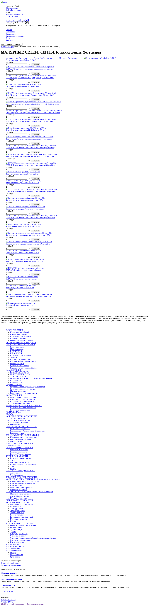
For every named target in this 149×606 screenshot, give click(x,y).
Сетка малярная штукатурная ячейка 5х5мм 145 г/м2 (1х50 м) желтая (33, 113)
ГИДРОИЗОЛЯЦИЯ (14, 385)
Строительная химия (18, 490)
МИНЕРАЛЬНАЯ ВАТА (20, 374)
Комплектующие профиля (20, 439)
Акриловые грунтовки (19, 422)
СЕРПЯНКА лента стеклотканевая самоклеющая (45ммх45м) (30, 148)
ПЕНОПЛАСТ (16, 383)
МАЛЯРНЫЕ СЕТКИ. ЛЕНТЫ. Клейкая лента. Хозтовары (29, 492)
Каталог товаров (7, 47)
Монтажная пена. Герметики (21, 488)
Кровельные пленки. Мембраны (23, 408)
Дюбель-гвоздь (16, 530)
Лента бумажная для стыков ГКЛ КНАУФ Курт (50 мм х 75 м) (30, 156)
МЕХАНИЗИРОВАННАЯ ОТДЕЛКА (21, 343)
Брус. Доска (15, 557)
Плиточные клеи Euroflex (20, 332)
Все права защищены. (35, 604)
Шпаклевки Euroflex (18, 338)
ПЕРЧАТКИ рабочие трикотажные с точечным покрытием (29, 69)
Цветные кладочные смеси (21, 359)
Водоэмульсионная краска (20, 458)
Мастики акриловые (18, 391)
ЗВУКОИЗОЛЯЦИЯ (14, 395)
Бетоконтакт (15, 425)
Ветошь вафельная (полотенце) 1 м (19, 305)
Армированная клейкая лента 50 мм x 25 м (23, 226)
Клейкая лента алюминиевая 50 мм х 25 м (22, 253)
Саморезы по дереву (18, 536)
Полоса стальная (16, 515)
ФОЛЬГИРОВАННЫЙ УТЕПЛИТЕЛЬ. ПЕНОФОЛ (31, 378)
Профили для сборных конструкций (24, 437)
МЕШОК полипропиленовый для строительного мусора (28, 296)
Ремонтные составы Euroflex (21, 341)
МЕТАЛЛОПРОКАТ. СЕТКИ (17, 502)
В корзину (35, 64)
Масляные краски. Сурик (20, 462)
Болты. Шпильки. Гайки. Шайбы (23, 525)
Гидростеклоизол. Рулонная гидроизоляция (27, 387)
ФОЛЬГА (9, 414)
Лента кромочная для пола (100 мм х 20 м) (22, 183)
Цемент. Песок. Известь (19, 366)
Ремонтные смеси (17, 364)
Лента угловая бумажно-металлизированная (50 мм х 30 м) (29, 139)
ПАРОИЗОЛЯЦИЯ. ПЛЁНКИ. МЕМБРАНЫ (24, 406)
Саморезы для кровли (18, 534)
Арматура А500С (17, 509)
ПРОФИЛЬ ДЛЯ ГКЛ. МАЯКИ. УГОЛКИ (22, 435)
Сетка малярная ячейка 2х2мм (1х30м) (21, 60)
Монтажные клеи (17, 349)
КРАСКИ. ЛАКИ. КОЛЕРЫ (17, 456)
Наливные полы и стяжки (20, 336)
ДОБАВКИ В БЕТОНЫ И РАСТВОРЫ (21, 477)
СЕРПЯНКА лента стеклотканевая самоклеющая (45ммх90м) (30, 165)
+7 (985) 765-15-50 (8, 600)
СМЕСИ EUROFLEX (14, 330)
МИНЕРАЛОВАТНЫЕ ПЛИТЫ (23, 397)
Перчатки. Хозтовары (68, 58)
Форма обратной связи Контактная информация (11, 564)
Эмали (12, 460)
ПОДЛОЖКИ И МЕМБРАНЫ (22, 401)
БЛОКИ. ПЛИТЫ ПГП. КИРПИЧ (19, 448)
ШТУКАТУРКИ (16, 351)
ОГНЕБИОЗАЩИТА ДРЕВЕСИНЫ (20, 471)
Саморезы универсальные (20, 540)
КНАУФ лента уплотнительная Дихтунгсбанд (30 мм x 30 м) (30, 78)
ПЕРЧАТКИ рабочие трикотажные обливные (24, 270)
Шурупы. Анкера (17, 542)
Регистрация (16, 10)
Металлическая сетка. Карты (21, 504)
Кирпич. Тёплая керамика (20, 454)
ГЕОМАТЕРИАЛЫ (13, 412)
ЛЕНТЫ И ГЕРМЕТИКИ (20, 404)
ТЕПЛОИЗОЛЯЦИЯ (14, 370)
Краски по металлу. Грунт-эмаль (23, 464)
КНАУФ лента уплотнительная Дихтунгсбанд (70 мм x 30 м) (30, 121)
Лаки (12, 467)
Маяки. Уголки (16, 441)
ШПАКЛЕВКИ (16, 353)
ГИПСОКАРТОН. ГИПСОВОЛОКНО (21, 427)
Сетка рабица (15, 506)
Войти (8, 10)
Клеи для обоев (16, 485)
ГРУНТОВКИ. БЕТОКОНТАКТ (19, 420)
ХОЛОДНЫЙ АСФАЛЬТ (16, 446)
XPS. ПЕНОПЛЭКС (18, 376)
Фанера (13, 553)
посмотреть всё (7, 591)
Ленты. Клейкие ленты (43, 58)
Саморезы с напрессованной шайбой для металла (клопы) (33, 538)
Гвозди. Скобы (16, 527)
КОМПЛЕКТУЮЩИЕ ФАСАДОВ (19, 443)
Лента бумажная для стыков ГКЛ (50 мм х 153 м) (25, 130)
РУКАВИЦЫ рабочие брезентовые (20, 288)
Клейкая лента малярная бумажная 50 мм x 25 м (25, 200)
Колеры (13, 469)
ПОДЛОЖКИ (15, 380)
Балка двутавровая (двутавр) (21, 517)
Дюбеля (13, 532)
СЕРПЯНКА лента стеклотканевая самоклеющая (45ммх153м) (30, 218)
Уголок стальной (17, 513)
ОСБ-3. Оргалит (16, 555)
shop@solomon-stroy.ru (14, 14)
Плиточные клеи (17, 347)
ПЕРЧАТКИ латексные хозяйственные (21, 279)
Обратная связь (12, 16)
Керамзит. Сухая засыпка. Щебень (23, 368)
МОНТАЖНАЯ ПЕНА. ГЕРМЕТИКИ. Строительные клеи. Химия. (33, 479)
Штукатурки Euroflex (18, 334)
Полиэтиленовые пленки (20, 410)
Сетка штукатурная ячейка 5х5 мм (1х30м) (22, 86)
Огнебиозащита (16, 475)
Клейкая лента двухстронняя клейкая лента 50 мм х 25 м (28, 235)
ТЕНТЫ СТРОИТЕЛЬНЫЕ (17, 418)
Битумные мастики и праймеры (23, 389)
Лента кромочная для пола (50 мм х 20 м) (22, 174)
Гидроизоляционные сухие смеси (23, 393)
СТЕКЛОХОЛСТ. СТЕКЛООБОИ (19, 500)
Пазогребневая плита (18, 452)
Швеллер (13, 521)
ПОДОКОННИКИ (13, 548)
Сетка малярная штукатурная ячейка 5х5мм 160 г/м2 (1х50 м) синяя (32, 104)
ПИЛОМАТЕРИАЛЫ (14, 551)
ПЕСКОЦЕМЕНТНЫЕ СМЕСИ (23, 362)
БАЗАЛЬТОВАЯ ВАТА (19, 372)
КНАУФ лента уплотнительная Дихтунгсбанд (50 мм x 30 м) (30, 95)
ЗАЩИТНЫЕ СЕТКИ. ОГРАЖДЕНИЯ (21, 416)
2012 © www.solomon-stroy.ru (12, 604)
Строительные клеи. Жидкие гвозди (24, 481)
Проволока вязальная (18, 519)
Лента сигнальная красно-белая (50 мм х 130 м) (24, 261)
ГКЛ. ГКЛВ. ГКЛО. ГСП (20, 429)
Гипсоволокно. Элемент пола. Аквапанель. (27, 431)
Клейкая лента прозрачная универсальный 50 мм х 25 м (28, 244)
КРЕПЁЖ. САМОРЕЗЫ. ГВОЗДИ (19, 523)
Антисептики (15, 473)
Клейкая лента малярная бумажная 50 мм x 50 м (25, 209)
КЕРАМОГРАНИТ (13, 544)
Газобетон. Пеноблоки (19, 450)
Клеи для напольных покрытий (22, 483)
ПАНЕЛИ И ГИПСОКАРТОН (22, 399)
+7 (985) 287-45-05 (8, 602)
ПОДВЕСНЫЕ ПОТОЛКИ (16, 546)
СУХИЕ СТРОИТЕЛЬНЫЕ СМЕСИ (20, 345)
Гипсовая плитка (17, 433)
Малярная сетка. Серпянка (16, 58)
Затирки (13, 357)
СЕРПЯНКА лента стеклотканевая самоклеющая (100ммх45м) (30, 191)
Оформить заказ (12, 8)
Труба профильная (17, 511)
